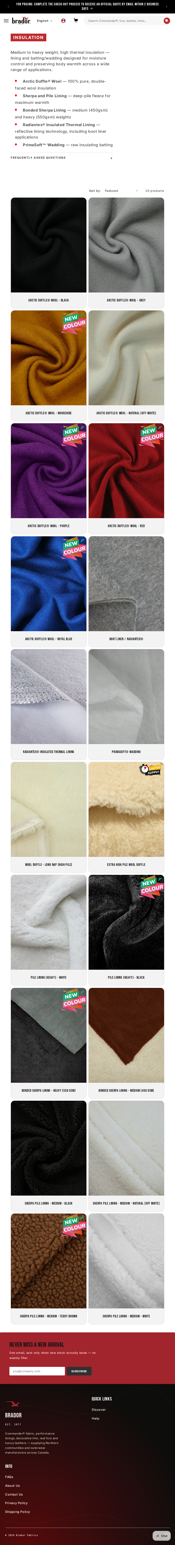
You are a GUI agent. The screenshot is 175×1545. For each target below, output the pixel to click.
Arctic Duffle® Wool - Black (48, 300)
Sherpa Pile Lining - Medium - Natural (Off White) (126, 1203)
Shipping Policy (17, 1512)
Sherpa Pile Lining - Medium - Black (49, 1203)
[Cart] (75, 20)
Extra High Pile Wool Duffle (126, 865)
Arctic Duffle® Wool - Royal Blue (48, 639)
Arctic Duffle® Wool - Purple (49, 526)
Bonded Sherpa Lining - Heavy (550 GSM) (49, 1090)
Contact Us (14, 1494)
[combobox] (126, 21)
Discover (99, 1409)
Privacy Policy (16, 1503)
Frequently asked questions (38, 157)
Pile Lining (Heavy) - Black (126, 977)
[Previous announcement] (8, 6)
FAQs (9, 1477)
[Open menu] (6, 20)
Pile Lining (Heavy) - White (49, 977)
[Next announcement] (166, 6)
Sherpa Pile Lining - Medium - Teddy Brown (48, 1316)
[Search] (167, 21)
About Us (12, 1485)
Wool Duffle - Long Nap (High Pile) (48, 865)
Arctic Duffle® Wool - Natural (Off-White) (126, 413)
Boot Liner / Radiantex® (126, 639)
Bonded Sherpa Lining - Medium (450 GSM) (126, 1090)
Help (95, 1418)
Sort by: (95, 190)
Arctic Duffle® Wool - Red (126, 526)
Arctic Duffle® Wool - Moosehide (49, 413)
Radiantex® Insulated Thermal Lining (48, 752)
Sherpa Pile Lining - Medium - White (126, 1316)
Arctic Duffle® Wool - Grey (126, 300)
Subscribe (79, 1371)
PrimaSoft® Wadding (126, 752)
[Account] (63, 20)
